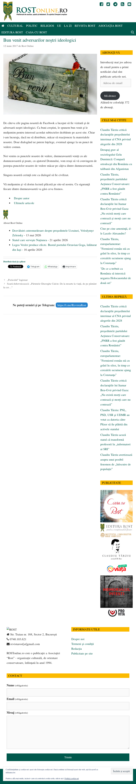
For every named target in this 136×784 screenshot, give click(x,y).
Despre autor (21, 198)
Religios (47, 26)
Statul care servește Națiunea (29, 240)
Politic (31, 26)
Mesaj (17, 712)
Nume (17, 685)
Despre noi (77, 639)
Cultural (15, 26)
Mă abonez (110, 95)
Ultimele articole (23, 203)
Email (17, 699)
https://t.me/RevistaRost (71, 305)
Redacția (76, 649)
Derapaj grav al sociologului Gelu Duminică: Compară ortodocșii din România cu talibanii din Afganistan (116, 159)
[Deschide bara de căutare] (132, 32)
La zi (68, 26)
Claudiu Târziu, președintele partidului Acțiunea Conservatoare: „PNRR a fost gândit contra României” (115, 183)
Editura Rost (12, 32)
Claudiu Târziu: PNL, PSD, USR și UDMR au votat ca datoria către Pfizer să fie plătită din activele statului (115, 419)
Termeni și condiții (82, 644)
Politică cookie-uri (72, 778)
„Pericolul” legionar (17, 279)
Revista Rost (85, 26)
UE (59, 26)
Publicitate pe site (82, 653)
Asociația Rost (110, 26)
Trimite (68, 757)
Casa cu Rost (36, 32)
